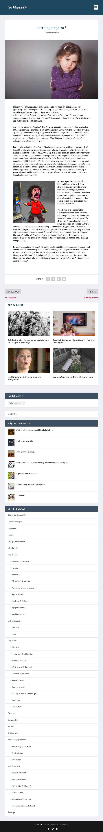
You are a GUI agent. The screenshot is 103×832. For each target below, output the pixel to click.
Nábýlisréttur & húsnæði (22, 667)
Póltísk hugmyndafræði (21, 747)
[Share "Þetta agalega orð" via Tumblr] (58, 279)
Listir (14, 634)
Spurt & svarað (18, 687)
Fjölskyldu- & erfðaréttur (22, 654)
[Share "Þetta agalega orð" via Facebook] (48, 279)
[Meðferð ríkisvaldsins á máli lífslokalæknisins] (11, 432)
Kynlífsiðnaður (18, 614)
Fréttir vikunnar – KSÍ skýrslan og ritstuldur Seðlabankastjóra (41, 463)
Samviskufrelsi (18, 680)
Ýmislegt (11, 813)
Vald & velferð (14, 766)
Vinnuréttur (16, 707)
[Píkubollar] (11, 497)
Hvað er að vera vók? (24, 441)
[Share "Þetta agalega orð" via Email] (64, 279)
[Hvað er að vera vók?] (11, 442)
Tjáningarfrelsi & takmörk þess (24, 694)
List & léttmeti (14, 621)
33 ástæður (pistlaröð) (17, 515)
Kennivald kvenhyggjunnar (23, 588)
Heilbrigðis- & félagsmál (22, 786)
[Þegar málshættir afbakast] (11, 475)
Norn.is (44, 825)
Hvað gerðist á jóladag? (25, 452)
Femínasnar (16, 575)
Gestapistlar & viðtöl (16, 542)
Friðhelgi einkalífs (19, 661)
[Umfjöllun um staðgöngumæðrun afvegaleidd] (29, 360)
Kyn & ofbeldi (17, 594)
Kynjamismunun (18, 608)
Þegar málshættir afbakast (26, 474)
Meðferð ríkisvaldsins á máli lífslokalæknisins (34, 430)
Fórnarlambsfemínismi (21, 581)
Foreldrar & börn (52, 33)
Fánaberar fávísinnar (20, 561)
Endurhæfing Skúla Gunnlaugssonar (31, 484)
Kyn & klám (13, 555)
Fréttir (10, 535)
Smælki (11, 727)
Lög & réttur (13, 641)
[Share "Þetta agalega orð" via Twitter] (53, 279)
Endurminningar (15, 522)
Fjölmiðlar (12, 528)
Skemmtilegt (13, 720)
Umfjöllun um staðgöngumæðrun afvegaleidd (24, 378)
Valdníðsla (16, 700)
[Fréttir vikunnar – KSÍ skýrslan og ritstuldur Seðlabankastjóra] (11, 464)
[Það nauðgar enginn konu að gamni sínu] (74, 360)
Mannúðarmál (17, 793)
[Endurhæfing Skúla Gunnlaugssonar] (11, 486)
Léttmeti (15, 628)
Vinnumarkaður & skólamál (23, 806)
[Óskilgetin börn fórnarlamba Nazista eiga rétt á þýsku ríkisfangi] (29, 323)
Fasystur (15, 568)
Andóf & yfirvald (19, 773)
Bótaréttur (16, 647)
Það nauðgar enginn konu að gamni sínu (73, 377)
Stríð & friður (13, 733)
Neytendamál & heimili (21, 799)
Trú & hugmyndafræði (17, 740)
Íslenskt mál (13, 548)
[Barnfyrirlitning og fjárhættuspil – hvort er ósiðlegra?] (74, 323)
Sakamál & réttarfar (20, 674)
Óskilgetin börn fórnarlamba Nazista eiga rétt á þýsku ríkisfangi (28, 341)
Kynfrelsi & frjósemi (20, 601)
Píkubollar (20, 495)
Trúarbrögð (16, 760)
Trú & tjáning (17, 753)
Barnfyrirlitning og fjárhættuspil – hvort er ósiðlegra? (74, 341)
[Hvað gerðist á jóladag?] (11, 453)
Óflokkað (11, 713)
